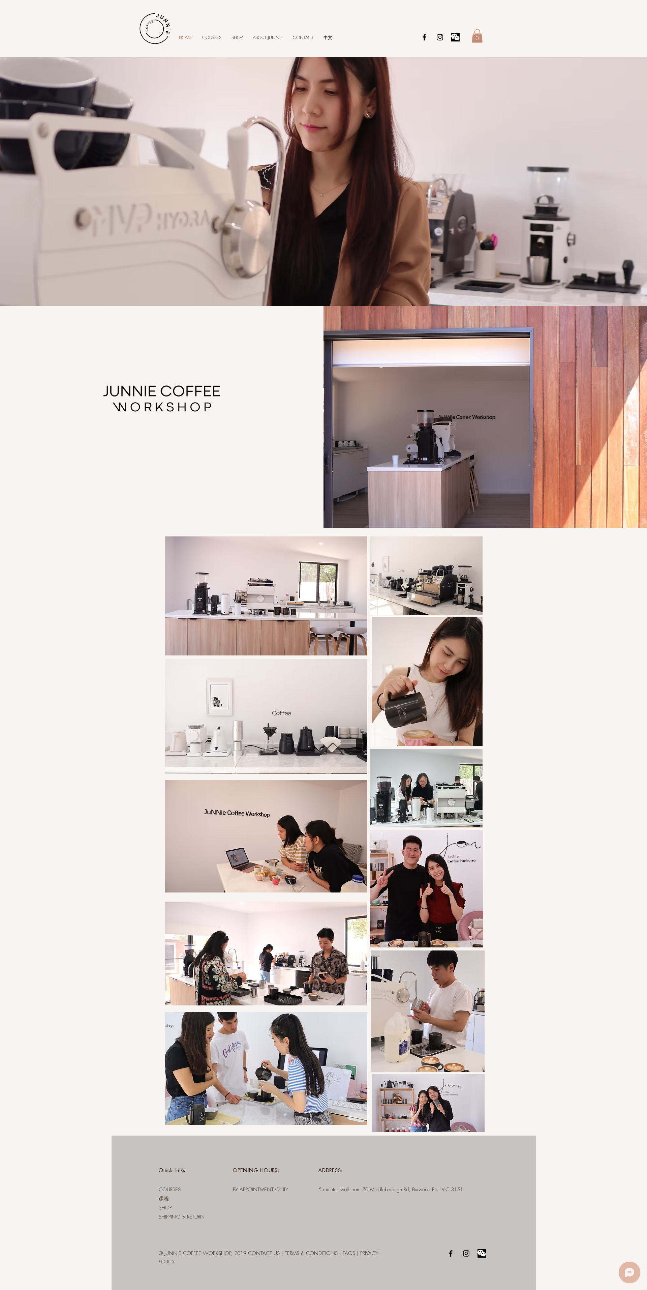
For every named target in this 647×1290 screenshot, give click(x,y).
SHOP (165, 1207)
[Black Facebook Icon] (424, 37)
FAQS (349, 1253)
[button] (477, 36)
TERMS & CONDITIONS (311, 1253)
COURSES (170, 1189)
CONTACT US (264, 1253)
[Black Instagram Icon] (440, 37)
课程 (164, 1198)
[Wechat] (455, 37)
